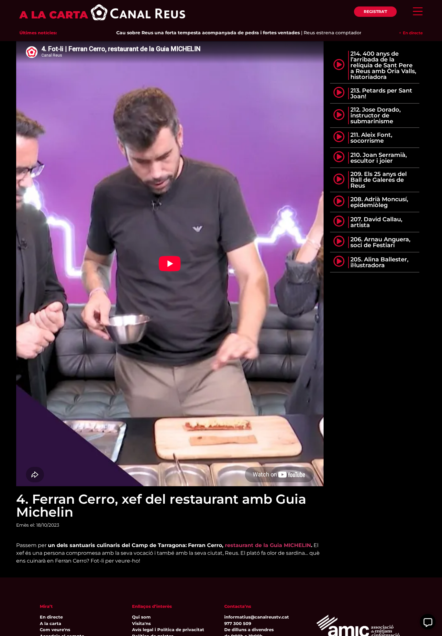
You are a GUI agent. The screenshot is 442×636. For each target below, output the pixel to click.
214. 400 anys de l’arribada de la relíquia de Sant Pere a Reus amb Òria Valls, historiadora (383, 65)
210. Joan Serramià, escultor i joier (378, 157)
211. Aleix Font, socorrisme (371, 137)
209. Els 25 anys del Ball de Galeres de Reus (378, 179)
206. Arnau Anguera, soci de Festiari (380, 242)
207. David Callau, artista (376, 222)
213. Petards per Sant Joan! (381, 93)
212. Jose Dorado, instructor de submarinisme (375, 115)
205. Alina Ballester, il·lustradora (379, 262)
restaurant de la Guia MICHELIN (268, 545)
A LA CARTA (53, 14)
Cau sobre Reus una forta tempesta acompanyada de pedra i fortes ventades (190, 33)
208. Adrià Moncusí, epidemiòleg (379, 202)
